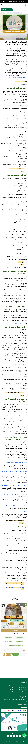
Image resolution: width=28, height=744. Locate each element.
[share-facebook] (21, 39)
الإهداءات (11, 692)
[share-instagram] (19, 39)
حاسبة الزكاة (23, 694)
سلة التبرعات (10, 685)
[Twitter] (17, 736)
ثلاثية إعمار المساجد (14, 630)
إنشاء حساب (6, 5)
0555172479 (24, 702)
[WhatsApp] (10, 736)
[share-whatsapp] (17, 39)
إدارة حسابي (23, 692)
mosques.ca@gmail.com (21, 704)
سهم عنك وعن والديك (18, 641)
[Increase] (24, 654)
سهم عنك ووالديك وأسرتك (17, 645)
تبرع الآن (5, 658)
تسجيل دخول (12, 5)
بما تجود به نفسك (19, 649)
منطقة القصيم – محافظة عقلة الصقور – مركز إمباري (15, 699)
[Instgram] (20, 736)
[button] (18, 673)
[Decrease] (4, 654)
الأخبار (12, 687)
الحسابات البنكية (22, 687)
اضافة (13, 658)
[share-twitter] (23, 39)
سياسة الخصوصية (22, 689)
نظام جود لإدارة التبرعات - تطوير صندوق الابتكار (14, 742)
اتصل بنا (11, 689)
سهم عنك (21, 637)
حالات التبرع (23, 685)
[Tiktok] (7, 736)
